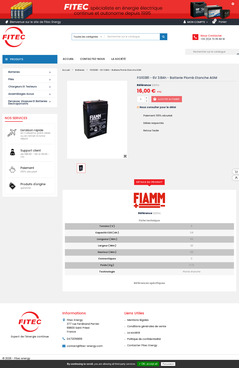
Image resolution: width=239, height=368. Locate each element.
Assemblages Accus (30, 94)
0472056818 (74, 339)
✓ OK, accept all (148, 363)
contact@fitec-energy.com (85, 346)
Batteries (30, 72)
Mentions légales (138, 320)
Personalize (168, 364)
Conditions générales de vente (146, 326)
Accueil (68, 59)
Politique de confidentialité (144, 339)
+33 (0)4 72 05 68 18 (213, 39)
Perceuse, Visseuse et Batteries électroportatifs (30, 102)
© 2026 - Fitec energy (16, 358)
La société (118, 59)
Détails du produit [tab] (149, 182)
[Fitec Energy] (30, 321)
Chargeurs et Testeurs (30, 87)
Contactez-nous (92, 59)
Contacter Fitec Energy (142, 345)
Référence (144, 85)
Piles (30, 79)
